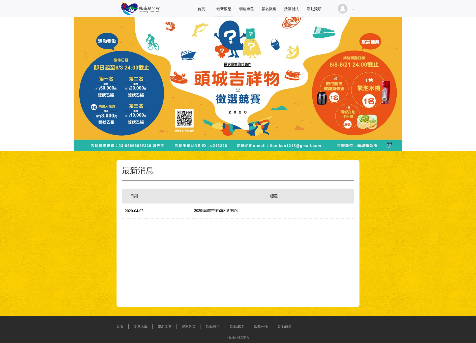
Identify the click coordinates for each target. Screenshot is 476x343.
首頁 (201, 9)
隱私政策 (189, 327)
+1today (232, 337)
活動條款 (285, 327)
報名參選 (165, 327)
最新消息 (223, 9)
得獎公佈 (261, 327)
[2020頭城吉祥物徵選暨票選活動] (139, 16)
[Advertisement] (238, 237)
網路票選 (246, 9)
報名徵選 (269, 9)
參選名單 (141, 327)
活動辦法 (291, 9)
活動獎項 (314, 9)
